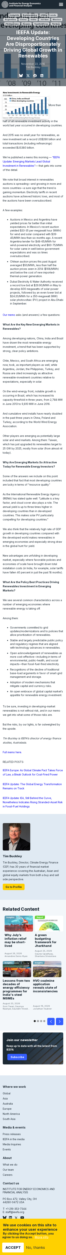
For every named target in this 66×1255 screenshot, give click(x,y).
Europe (7, 1108)
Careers (7, 1174)
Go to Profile (14, 886)
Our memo (9, 314)
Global (6, 1093)
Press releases (12, 1134)
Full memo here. (12, 752)
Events (7, 1149)
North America (11, 1113)
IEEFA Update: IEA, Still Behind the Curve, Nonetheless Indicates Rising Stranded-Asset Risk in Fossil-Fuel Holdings (33, 802)
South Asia (9, 1118)
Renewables (30, 15)
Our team (8, 1169)
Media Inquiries (12, 1144)
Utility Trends (48, 15)
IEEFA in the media (14, 1139)
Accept (13, 1247)
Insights (14, 15)
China (23, 19)
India (33, 19)
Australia (8, 1103)
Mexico (57, 19)
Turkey (56, 24)
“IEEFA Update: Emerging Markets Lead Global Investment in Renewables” (31, 161)
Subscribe (17, 1057)
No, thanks (35, 1247)
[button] (61, 4)
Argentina (10, 19)
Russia (26, 24)
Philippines (12, 24)
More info (41, 1237)
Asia (5, 1098)
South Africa (41, 24)
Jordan (44, 19)
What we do (10, 1164)
